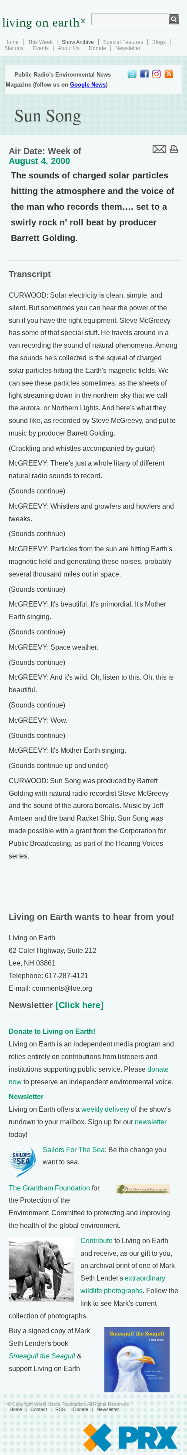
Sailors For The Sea (74, 1149)
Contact (38, 1409)
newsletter (151, 1122)
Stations (13, 48)
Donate (97, 48)
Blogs (159, 42)
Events (41, 48)
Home (11, 42)
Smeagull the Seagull (42, 1356)
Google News (88, 84)
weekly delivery (105, 1109)
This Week (40, 42)
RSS (60, 1409)
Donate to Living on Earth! (52, 1031)
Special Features (123, 42)
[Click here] (78, 1005)
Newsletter (127, 48)
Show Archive (78, 42)
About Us (69, 48)
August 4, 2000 (39, 161)
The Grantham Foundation (49, 1188)
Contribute (96, 1240)
